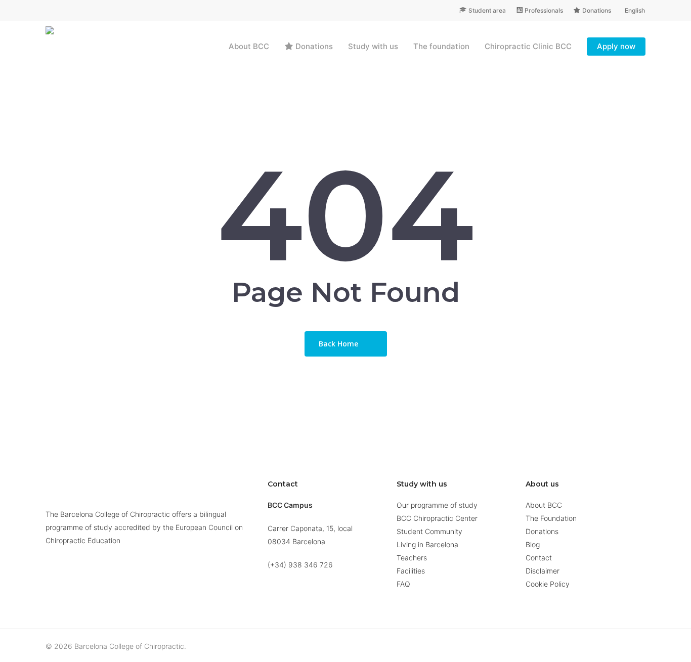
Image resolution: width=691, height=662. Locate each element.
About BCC (544, 505)
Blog (533, 544)
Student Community (429, 531)
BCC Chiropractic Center (437, 518)
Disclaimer (542, 570)
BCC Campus (290, 505)
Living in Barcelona (427, 544)
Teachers (412, 557)
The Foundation (551, 518)
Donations (542, 531)
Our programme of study (437, 505)
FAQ (403, 584)
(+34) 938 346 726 (300, 564)
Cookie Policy (548, 584)
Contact (539, 557)
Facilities (411, 570)
